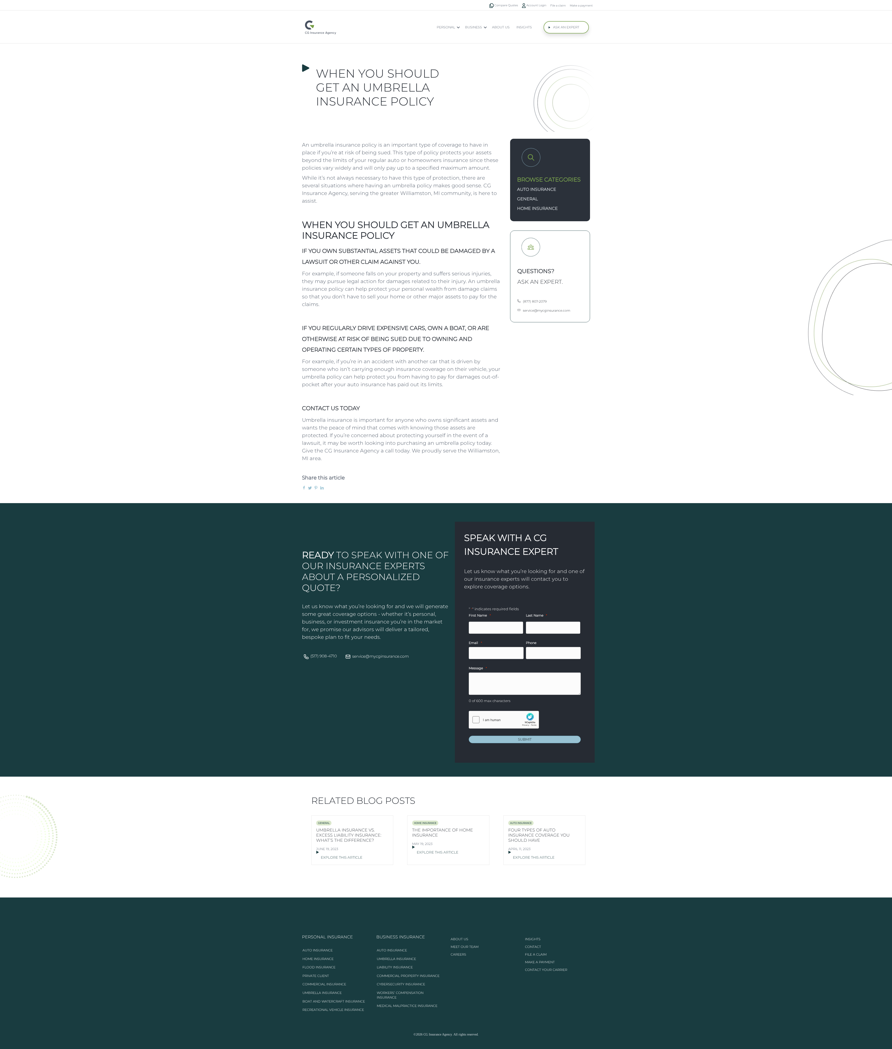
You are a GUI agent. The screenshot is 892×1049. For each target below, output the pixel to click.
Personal (446, 27)
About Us (501, 27)
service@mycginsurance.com (380, 656)
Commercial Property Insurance (408, 976)
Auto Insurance (536, 189)
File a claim (558, 5)
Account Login (536, 5)
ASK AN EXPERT (566, 27)
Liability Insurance (395, 967)
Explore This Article (341, 857)
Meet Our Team (465, 947)
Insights (524, 27)
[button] (458, 27)
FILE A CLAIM (536, 954)
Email (475, 643)
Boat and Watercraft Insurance (333, 1001)
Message (478, 668)
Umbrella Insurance (322, 993)
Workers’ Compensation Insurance (400, 995)
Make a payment (581, 5)
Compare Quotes (506, 5)
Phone (531, 643)
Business (473, 27)
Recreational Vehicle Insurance (333, 1010)
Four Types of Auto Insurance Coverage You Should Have (539, 835)
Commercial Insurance (324, 984)
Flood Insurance (318, 967)
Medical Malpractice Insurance (407, 1006)
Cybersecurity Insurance (401, 984)
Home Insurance (537, 208)
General (527, 198)
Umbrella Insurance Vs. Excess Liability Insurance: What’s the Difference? (348, 835)
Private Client (315, 976)
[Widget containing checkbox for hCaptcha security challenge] (504, 720)
